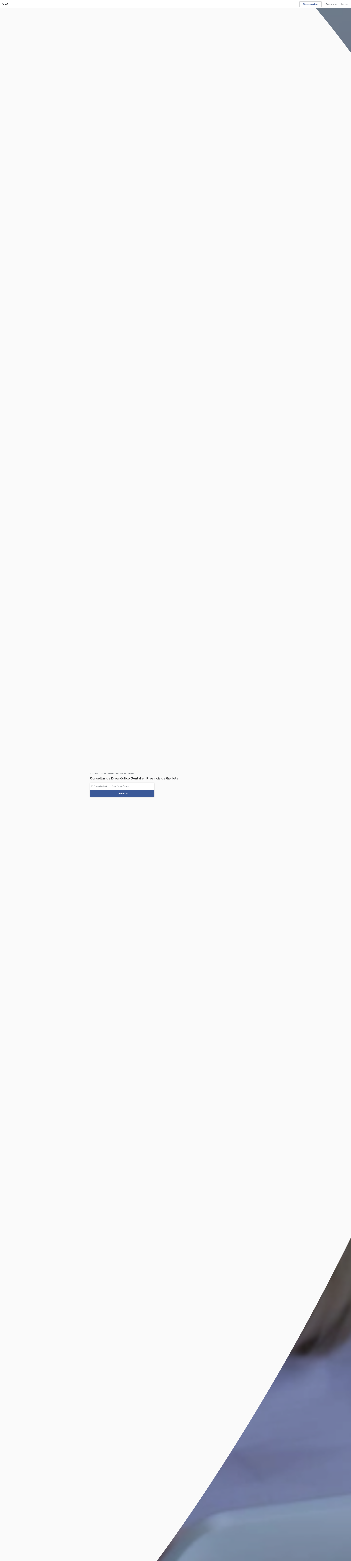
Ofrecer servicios (310, 4)
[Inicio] (5, 4)
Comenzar (122, 793)
